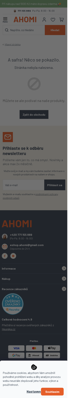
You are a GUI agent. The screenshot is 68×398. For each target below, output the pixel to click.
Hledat (55, 30)
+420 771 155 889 (21, 234)
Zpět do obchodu (34, 114)
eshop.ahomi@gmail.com (27, 245)
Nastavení (34, 392)
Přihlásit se (54, 185)
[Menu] (5, 19)
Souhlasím (52, 391)
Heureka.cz (8, 329)
